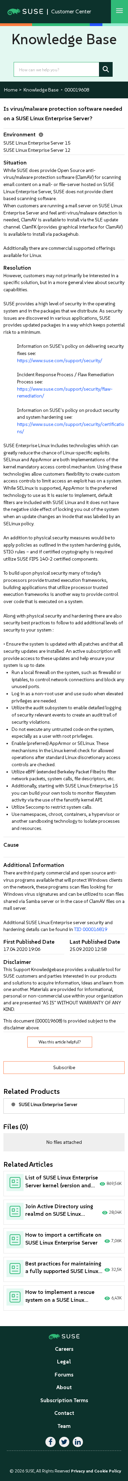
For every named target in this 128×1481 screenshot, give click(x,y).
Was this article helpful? (60, 1042)
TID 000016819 (90, 929)
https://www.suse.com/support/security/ (59, 360)
